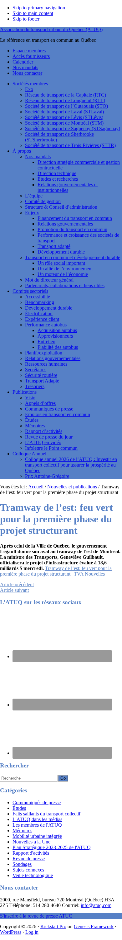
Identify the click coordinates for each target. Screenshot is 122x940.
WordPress (10, 932)
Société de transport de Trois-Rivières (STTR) (70, 145)
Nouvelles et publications (72, 486)
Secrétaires (35, 369)
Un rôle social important (61, 263)
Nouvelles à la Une (31, 841)
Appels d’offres (40, 403)
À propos (22, 151)
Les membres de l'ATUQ (37, 825)
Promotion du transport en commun (72, 229)
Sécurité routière (41, 375)
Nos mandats (38, 156)
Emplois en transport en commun (57, 414)
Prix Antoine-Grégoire (47, 476)
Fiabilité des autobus (58, 347)
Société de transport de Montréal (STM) (64, 123)
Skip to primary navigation (39, 7)
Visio (30, 397)
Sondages (22, 864)
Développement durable (61, 251)
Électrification (39, 313)
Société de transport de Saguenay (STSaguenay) (72, 128)
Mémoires (35, 425)
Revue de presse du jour (49, 436)
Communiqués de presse (49, 408)
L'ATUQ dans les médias (37, 819)
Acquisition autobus (57, 330)
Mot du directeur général (49, 279)
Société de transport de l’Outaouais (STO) (66, 106)
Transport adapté (54, 246)
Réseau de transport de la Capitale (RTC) (65, 94)
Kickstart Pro (53, 926)
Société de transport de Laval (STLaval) (64, 111)
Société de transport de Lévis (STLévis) (64, 117)
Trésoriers (34, 386)
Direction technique (57, 173)
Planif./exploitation (43, 352)
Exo (29, 89)
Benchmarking (39, 302)
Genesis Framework (94, 926)
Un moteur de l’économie (63, 274)
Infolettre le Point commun (51, 448)
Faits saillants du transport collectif (46, 813)
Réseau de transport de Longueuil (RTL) (65, 100)
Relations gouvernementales (65, 223)
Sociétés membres (30, 83)
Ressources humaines (46, 364)
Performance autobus (46, 324)
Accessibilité (37, 296)
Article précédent (17, 584)
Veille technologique (33, 875)
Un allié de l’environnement (65, 268)
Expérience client (42, 319)
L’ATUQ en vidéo (43, 442)
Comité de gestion (43, 201)
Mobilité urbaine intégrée (37, 836)
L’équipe (34, 195)
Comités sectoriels (30, 291)
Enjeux (32, 212)
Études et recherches (58, 179)
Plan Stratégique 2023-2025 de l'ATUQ (52, 847)
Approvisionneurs (55, 336)
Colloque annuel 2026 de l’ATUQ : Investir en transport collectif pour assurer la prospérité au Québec (71, 465)
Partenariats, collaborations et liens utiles (64, 285)
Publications (25, 392)
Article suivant (14, 590)
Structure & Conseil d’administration (61, 207)
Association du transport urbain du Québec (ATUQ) (51, 29)
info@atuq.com (96, 905)
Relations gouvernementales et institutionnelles (68, 187)
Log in (31, 932)
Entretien (46, 341)
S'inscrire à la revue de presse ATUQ (36, 916)
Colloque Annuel (29, 453)
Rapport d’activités (43, 431)
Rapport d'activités (31, 853)
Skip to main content (33, 13)
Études (31, 420)
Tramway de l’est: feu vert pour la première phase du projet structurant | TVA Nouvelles (56, 571)
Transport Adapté (42, 380)
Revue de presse (29, 858)
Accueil (35, 486)
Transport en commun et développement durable (72, 257)
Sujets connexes (28, 869)
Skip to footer (26, 18)
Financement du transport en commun (75, 218)
